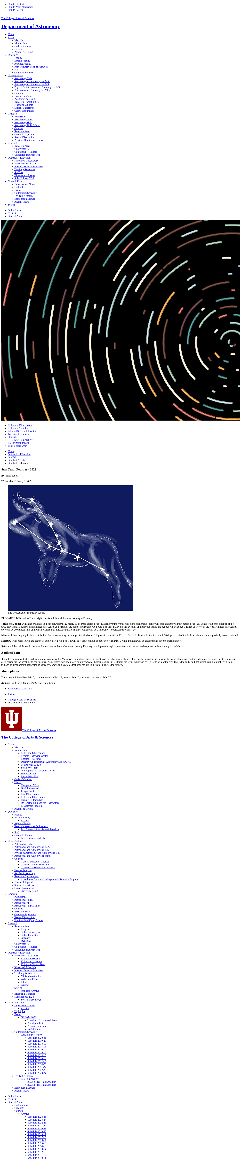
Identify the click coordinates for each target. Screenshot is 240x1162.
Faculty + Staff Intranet (20, 688)
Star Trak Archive (17, 460)
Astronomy (30, 26)
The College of (39, 730)
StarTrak (12, 457)
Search (11, 204)
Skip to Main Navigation (20, 7)
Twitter (11, 694)
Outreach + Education (19, 454)
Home (11, 34)
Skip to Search (15, 9)
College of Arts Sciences (22, 699)
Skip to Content (16, 4)
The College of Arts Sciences (17, 18)
